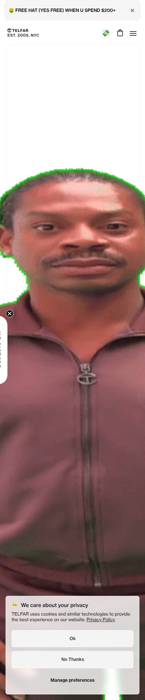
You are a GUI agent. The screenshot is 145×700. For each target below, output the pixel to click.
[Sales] (105, 33)
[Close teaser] (28, 313)
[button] (16, 350)
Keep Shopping (72, 367)
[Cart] (119, 33)
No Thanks (72, 659)
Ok (73, 638)
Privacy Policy (101, 619)
